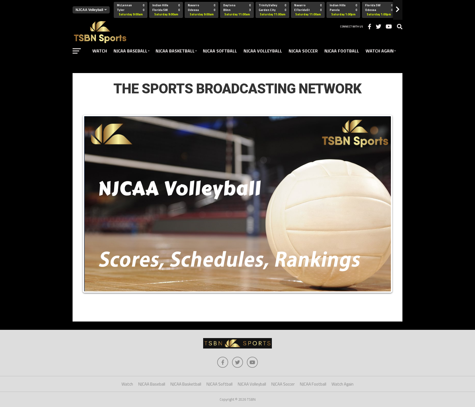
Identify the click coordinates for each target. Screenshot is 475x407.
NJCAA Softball (220, 51)
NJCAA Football (341, 51)
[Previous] (92, 204)
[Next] (383, 204)
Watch (99, 51)
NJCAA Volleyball (263, 51)
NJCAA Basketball (175, 51)
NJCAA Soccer (303, 51)
